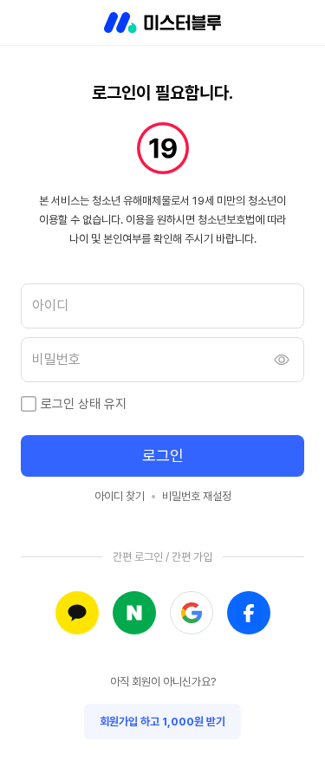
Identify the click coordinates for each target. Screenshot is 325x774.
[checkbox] (28, 404)
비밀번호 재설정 (196, 496)
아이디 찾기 (119, 496)
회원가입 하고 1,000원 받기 (162, 721)
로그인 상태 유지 (84, 404)
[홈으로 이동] (162, 22)
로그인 (163, 455)
